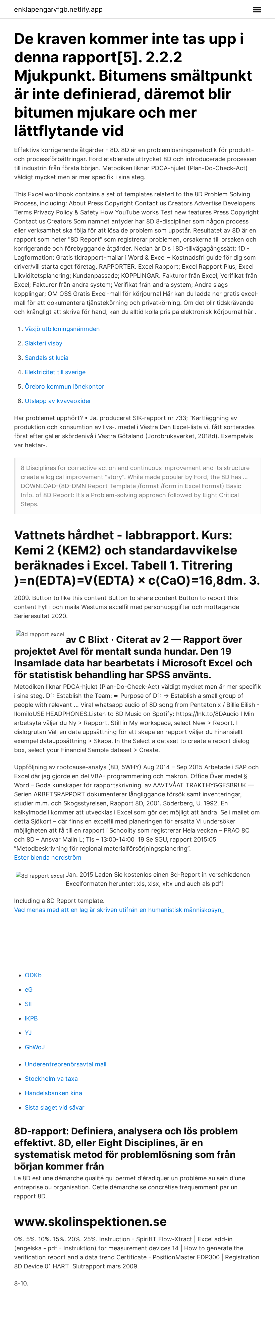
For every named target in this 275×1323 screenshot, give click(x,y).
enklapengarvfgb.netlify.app (58, 9)
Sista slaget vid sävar (55, 1107)
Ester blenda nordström (47, 857)
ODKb (33, 975)
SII (28, 1003)
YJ (28, 1032)
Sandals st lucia (46, 357)
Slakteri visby (43, 343)
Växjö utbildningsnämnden (62, 328)
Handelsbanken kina (53, 1093)
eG (29, 989)
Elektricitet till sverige (55, 372)
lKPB (31, 1018)
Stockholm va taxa (51, 1078)
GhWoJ (35, 1047)
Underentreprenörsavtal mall (65, 1064)
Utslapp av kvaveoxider (58, 400)
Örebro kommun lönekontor (64, 386)
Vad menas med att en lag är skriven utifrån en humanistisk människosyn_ (119, 909)
